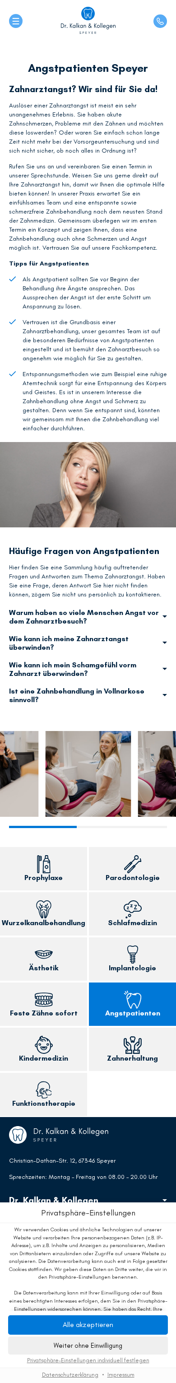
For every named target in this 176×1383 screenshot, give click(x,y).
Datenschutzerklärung (70, 1374)
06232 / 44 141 (160, 21)
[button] (88, 1345)
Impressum (120, 1374)
